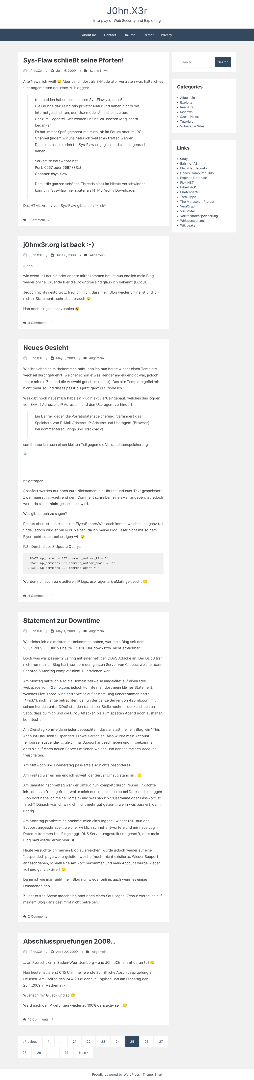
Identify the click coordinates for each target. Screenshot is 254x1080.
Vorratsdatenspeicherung (199, 216)
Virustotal (187, 211)
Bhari (158, 1074)
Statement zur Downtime (61, 620)
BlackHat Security (193, 168)
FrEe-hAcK (188, 187)
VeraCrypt (187, 206)
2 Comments (37, 916)
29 (39, 1053)
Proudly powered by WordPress (116, 1074)
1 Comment (36, 220)
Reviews (186, 112)
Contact (110, 35)
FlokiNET (187, 182)
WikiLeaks (187, 225)
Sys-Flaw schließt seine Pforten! (73, 60)
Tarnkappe (188, 197)
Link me (129, 35)
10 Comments (38, 1019)
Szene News (99, 71)
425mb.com (59, 687)
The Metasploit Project (197, 202)
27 (161, 1042)
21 (74, 1042)
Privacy (166, 35)
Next (82, 1053)
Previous (30, 1042)
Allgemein (97, 255)
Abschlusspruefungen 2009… (69, 941)
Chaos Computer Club (197, 173)
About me (89, 35)
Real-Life (186, 107)
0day (184, 159)
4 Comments (37, 323)
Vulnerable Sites (192, 126)
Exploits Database (194, 178)
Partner (148, 35)
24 (118, 1042)
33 (67, 1053)
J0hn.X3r (127, 10)
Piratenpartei (190, 192)
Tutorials (186, 121)
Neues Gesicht (45, 347)
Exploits (186, 102)
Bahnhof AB (189, 163)
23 (103, 1042)
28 (25, 1053)
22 (89, 1042)
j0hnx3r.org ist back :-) (58, 245)
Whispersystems (192, 221)
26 (147, 1042)
